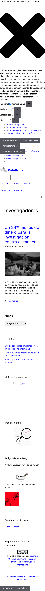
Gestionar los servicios (16, 127)
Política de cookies (14, 155)
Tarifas (15, 183)
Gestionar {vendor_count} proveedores (24, 130)
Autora (5, 183)
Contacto (18, 190)
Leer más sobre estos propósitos (21, 133)
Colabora (6, 190)
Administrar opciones (16, 124)
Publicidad (26, 183)
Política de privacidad (16, 158)
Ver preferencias (10, 146)
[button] (22, 36)
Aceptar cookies (9, 140)
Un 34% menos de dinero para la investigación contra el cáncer (22, 234)
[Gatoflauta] (3, 170)
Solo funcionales (30, 140)
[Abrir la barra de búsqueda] (42, 197)
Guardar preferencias (12, 151)
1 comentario (14, 301)
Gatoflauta (15, 170)
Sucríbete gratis (12, 527)
